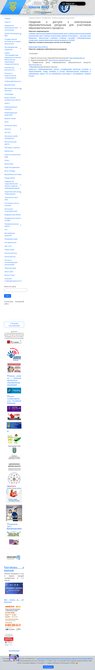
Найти (7, 296)
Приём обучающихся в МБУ (13, 34)
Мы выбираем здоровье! (10, 234)
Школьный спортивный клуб (11, 210)
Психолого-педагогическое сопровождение (10, 75)
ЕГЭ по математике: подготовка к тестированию (64, 74)
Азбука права (9, 250)
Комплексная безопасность (10, 69)
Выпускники (9, 164)
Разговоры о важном (12, 148)
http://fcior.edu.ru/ (35, 65)
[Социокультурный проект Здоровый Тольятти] (14, 534)
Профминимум (14, 651)
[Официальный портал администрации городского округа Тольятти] (14, 425)
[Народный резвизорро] (8, 639)
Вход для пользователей (14, 324)
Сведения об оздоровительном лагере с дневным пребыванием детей (12, 184)
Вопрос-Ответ (10, 275)
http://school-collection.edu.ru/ (60, 60)
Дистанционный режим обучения (13, 89)
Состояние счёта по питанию (12, 204)
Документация (10, 85)
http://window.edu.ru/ (77, 58)
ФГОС (7, 122)
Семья (7, 160)
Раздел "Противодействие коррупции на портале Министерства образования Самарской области (13, 58)
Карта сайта (9, 272)
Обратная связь (10, 268)
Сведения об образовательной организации (11, 27)
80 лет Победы (10, 171)
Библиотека (9, 151)
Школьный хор (10, 257)
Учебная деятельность (13, 81)
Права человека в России (54, 71)
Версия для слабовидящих (71, 4)
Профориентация (11, 239)
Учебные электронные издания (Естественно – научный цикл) (67, 36)
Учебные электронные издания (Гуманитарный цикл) (48, 33)
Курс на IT (8, 246)
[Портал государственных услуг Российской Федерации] (14, 399)
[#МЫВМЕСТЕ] (13, 618)
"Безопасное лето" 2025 (11, 198)
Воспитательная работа (11, 143)
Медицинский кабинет (13, 215)
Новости (8, 22)
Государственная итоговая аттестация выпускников (12, 41)
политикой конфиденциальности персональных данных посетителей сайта (63, 658)
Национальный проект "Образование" (13, 193)
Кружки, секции (10, 118)
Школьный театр (11, 253)
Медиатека (33, 38)
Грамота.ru (33, 69)
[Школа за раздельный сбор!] (14, 439)
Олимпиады (9, 94)
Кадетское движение (12, 167)
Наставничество (11, 242)
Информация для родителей (11, 114)
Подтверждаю (48, 667)
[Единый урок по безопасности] (14, 431)
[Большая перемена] (14, 513)
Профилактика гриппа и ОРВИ (13, 219)
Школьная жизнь (11, 125)
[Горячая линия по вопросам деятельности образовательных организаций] (14, 380)
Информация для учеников (11, 108)
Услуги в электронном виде (13, 156)
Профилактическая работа (12, 225)
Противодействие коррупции (11, 48)
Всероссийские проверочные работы (13, 99)
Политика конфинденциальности (13, 280)
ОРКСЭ (7, 103)
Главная (7, 18)
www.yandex (33, 47)
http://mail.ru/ (43, 47)
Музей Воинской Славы (13, 174)
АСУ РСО (8, 132)
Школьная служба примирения (11, 137)
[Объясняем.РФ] (13, 558)
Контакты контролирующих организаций (11, 262)
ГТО (6, 230)
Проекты (8, 129)
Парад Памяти (10, 178)
